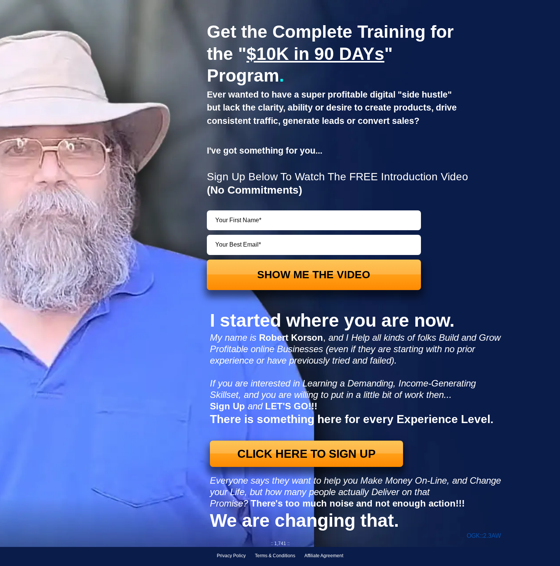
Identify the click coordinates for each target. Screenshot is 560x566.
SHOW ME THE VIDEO (313, 275)
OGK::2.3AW (484, 535)
